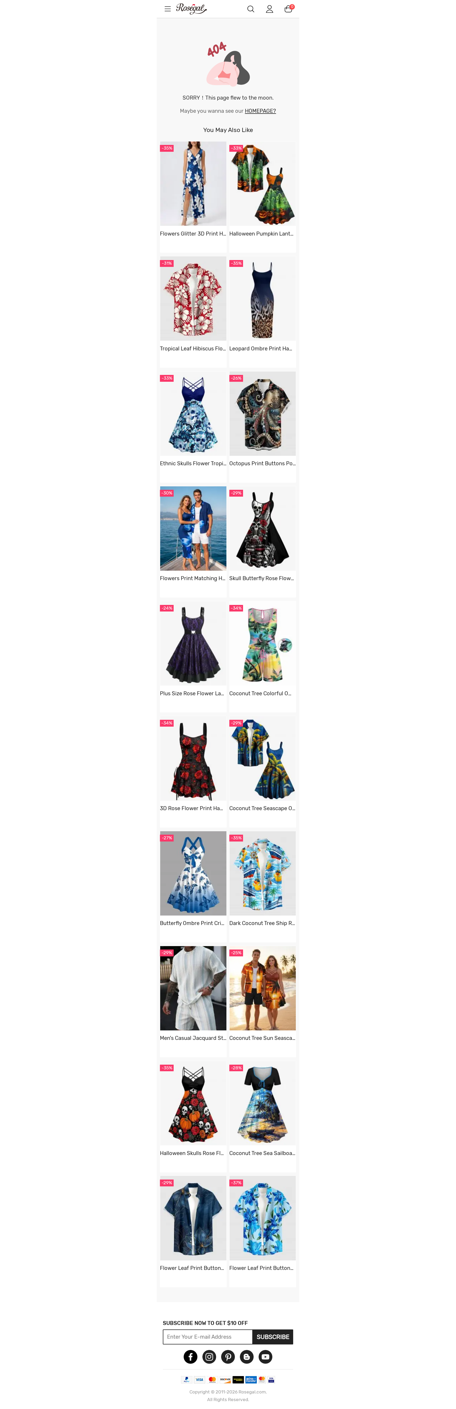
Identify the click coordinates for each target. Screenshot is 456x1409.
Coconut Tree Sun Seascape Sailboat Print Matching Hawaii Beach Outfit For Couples (262, 1038)
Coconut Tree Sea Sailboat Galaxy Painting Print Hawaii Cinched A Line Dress (262, 1153)
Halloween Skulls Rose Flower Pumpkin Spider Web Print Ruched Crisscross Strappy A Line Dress (193, 1153)
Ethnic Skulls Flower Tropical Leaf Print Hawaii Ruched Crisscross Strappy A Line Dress (193, 463)
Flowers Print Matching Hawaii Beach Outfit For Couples (193, 578)
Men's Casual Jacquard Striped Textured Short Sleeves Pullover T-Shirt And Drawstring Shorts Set (193, 1038)
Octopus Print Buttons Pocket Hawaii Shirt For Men (262, 463)
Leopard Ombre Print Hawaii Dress (262, 348)
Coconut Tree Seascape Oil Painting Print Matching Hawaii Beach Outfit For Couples (262, 808)
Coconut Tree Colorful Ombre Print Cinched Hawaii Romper (262, 693)
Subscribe (273, 1336)
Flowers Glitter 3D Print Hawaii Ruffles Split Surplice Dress (193, 234)
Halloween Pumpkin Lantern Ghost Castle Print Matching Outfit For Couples (262, 234)
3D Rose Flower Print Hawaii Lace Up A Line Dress (193, 808)
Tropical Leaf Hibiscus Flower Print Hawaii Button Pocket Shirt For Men (193, 348)
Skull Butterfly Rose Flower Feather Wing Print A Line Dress (262, 578)
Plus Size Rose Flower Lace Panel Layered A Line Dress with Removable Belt (193, 693)
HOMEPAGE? (260, 111)
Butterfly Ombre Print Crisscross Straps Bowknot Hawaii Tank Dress (193, 923)
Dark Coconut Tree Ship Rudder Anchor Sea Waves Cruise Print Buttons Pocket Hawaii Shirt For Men (262, 923)
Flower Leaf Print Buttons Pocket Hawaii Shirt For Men (193, 1268)
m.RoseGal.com (196, 8)
